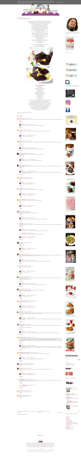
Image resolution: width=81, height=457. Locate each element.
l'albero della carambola (22, 199)
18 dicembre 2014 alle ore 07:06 (31, 124)
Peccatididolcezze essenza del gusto (24, 352)
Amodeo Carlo (45, 40)
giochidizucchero (21, 188)
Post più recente (19, 412)
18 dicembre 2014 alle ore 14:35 (31, 236)
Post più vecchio (60, 412)
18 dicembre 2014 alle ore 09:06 (31, 283)
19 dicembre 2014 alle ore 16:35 (28, 379)
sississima (20, 368)
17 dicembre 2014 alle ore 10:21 (31, 182)
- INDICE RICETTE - (68, 419)
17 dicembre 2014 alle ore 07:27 (26, 118)
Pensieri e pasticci (69, 397)
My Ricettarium (21, 223)
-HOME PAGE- (68, 417)
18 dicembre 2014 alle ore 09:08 (31, 331)
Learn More (59, 2)
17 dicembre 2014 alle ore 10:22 (31, 171)
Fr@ (20, 265)
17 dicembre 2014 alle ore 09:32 (26, 177)
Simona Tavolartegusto (22, 337)
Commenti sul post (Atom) (23, 414)
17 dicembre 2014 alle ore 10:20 (31, 193)
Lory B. (20, 276)
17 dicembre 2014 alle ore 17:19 (28, 311)
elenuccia (20, 324)
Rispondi (21, 127)
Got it (63, 2)
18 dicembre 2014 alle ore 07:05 (31, 135)
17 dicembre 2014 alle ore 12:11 (28, 223)
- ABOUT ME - (68, 418)
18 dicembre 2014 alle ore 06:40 (31, 229)
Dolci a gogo (23, 124)
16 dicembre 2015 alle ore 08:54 (26, 395)
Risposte (21, 122)
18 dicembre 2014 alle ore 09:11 (31, 345)
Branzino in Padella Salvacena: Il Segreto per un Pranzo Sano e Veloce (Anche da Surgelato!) (72, 402)
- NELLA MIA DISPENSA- (69, 421)
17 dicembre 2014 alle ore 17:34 (26, 324)
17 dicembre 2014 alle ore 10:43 (31, 199)
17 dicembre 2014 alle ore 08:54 (30, 153)
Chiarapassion (21, 311)
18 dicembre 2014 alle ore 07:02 (31, 159)
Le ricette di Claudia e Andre (23, 300)
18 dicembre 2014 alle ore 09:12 (31, 373)
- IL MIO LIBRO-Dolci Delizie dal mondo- (71, 422)
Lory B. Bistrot (69, 405)
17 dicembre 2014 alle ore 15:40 (26, 276)
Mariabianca (21, 242)
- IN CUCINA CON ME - (69, 420)
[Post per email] (31, 112)
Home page (39, 412)
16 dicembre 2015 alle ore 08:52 (26, 390)
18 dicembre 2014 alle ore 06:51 (31, 248)
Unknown (20, 118)
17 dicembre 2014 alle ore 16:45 (32, 300)
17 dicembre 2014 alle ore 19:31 (30, 337)
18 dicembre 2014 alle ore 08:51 (26, 368)
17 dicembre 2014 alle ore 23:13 (34, 352)
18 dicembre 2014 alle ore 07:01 (28, 363)
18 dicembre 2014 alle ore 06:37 (31, 205)
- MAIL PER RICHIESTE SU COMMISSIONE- (72, 423)
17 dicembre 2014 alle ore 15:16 (25, 265)
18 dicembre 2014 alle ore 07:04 (31, 147)
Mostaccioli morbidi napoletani (23, 18)
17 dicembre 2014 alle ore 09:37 (29, 188)
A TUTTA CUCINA (69, 388)
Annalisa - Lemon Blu (22, 153)
